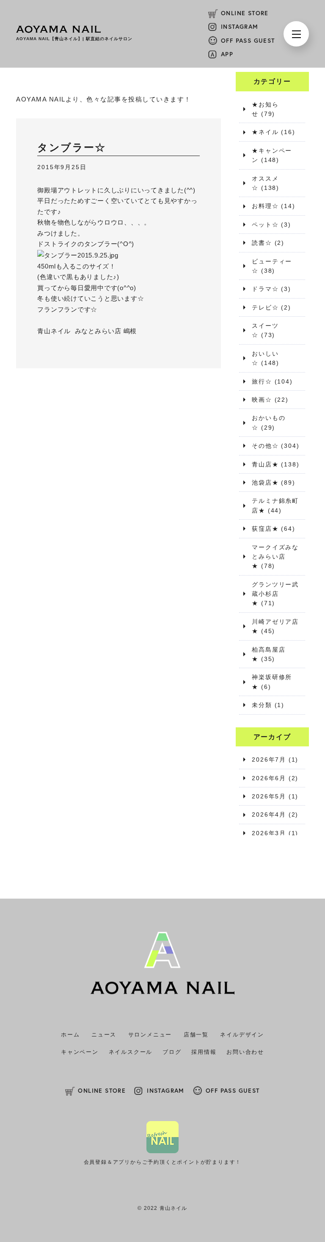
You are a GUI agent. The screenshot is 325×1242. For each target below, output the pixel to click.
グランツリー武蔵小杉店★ (275, 594)
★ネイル (265, 132)
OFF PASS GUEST (248, 40)
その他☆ (265, 445)
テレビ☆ (265, 307)
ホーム (70, 1034)
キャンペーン (80, 1052)
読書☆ (262, 242)
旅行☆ (262, 381)
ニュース (103, 1034)
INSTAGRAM (240, 26)
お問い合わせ (245, 1052)
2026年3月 (269, 833)
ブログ (171, 1052)
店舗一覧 (196, 1034)
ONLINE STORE (245, 13)
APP (227, 54)
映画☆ (262, 399)
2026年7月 (269, 759)
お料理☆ (265, 206)
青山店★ (265, 464)
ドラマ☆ (265, 288)
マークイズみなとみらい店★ (275, 557)
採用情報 (203, 1052)
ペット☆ (265, 224)
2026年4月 (269, 814)
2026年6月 (269, 778)
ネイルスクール (131, 1052)
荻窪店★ (265, 528)
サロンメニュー (150, 1034)
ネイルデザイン (242, 1034)
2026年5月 (269, 796)
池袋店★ (265, 482)
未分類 (262, 705)
